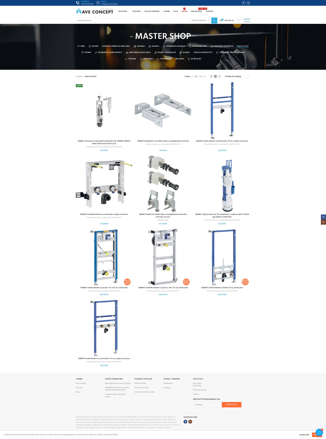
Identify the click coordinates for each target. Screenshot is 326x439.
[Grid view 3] (215, 76)
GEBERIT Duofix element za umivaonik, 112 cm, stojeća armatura (222, 141)
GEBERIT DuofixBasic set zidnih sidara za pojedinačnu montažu (163, 141)
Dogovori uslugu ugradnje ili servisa (115, 395)
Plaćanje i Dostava (143, 379)
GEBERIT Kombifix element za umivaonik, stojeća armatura (104, 214)
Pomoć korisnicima (114, 379)
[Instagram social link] (248, 3)
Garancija (167, 387)
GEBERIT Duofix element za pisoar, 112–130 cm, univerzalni (104, 287)
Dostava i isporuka (141, 387)
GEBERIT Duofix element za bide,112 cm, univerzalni (222, 287)
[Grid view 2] (211, 76)
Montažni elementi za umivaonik (216, 144)
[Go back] (132, 36)
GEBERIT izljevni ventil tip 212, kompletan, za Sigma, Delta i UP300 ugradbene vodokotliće (222, 215)
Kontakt (79, 387)
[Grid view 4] (219, 76)
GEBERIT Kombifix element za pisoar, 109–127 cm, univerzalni (163, 287)
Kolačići (196, 394)
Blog (77, 392)
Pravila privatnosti (200, 390)
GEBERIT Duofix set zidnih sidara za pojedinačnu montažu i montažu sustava (163, 215)
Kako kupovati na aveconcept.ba (117, 383)
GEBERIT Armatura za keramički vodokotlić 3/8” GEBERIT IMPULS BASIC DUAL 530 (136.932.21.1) (104, 142)
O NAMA (79, 379)
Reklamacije (168, 383)
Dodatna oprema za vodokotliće (98, 147)
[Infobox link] (107, 3)
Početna (79, 76)
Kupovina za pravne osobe (144, 392)
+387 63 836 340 (87, 4)
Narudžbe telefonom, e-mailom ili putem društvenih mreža (117, 388)
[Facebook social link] (243, 3)
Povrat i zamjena (172, 379)
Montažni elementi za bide (216, 291)
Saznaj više (304, 435)
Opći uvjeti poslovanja (197, 384)
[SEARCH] (214, 20)
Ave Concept (81, 383)
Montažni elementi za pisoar (98, 291)
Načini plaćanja (140, 383)
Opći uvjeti (198, 379)
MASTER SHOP (116, 147)
